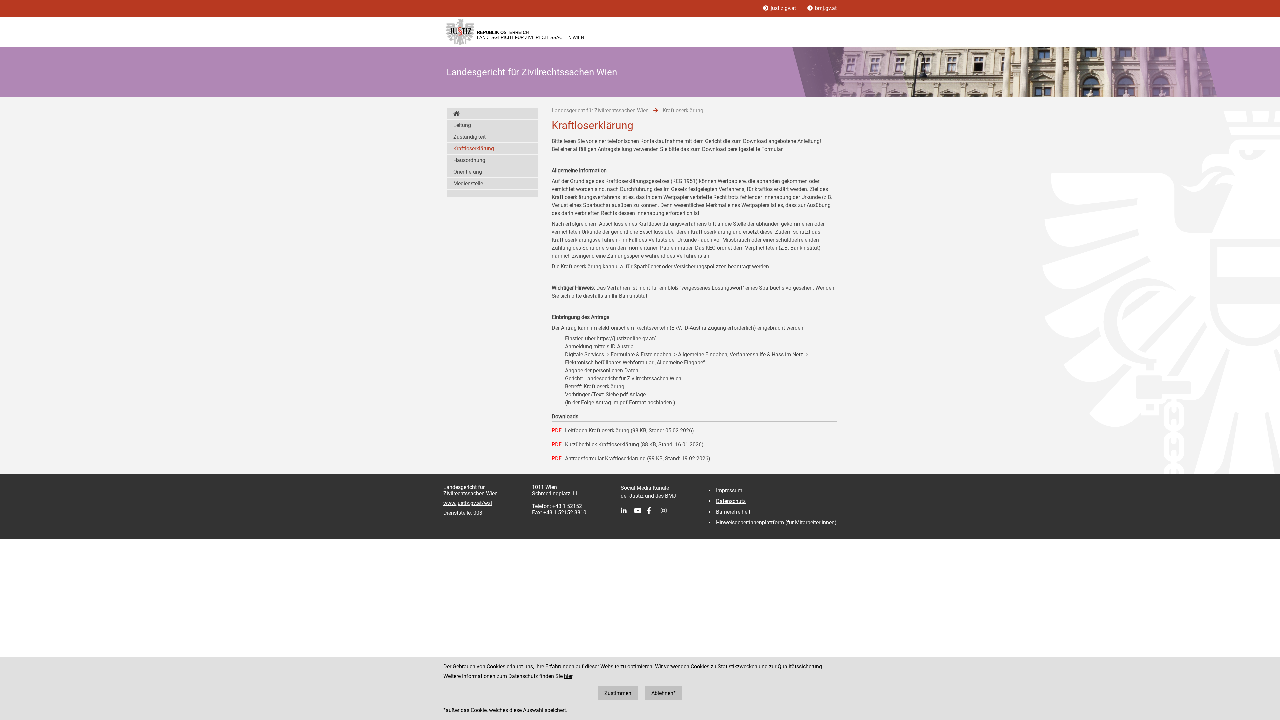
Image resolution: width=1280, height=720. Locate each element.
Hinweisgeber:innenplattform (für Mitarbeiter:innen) (776, 522)
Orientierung (467, 172)
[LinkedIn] (627, 511)
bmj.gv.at (825, 8)
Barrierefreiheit (733, 512)
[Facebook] (654, 511)
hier (568, 676)
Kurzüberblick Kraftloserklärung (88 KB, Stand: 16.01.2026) (634, 444)
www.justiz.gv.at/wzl (467, 503)
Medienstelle (468, 183)
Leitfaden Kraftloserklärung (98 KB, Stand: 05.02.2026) (629, 430)
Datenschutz (731, 501)
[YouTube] (640, 511)
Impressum (729, 490)
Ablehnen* (663, 693)
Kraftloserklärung (473, 148)
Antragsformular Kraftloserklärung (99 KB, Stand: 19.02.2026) (637, 458)
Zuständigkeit (469, 137)
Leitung (462, 125)
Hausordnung (469, 160)
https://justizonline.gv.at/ (626, 338)
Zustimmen (617, 693)
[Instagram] (667, 511)
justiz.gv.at (783, 8)
